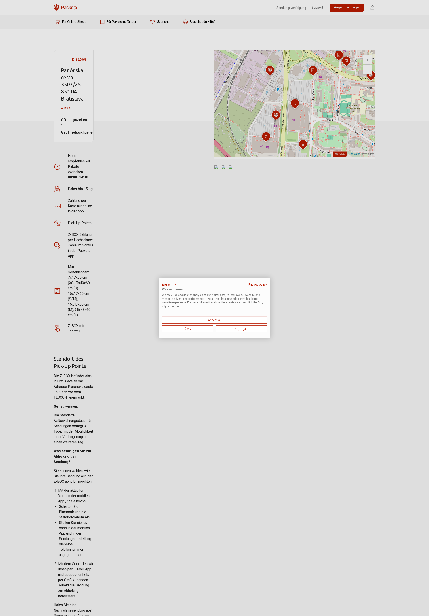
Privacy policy (257, 284)
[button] (169, 284)
